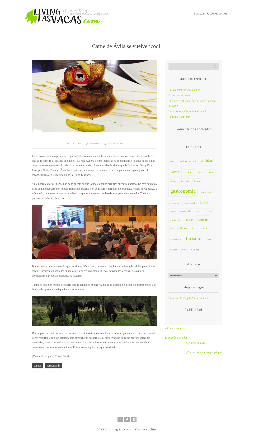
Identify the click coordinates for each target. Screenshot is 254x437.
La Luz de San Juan (179, 116)
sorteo (204, 228)
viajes (195, 249)
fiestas (173, 181)
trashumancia (175, 239)
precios (208, 211)
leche (204, 202)
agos (172, 161)
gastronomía (53, 365)
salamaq (183, 228)
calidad (37, 365)
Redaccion (94, 143)
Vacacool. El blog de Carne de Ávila (188, 298)
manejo (173, 211)
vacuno (173, 250)
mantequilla (186, 211)
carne (175, 171)
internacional (189, 203)
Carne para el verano (179, 95)
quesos (203, 219)
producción (175, 220)
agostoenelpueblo (187, 161)
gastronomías (206, 192)
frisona (197, 181)
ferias (211, 172)
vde (184, 250)
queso (189, 219)
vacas (208, 239)
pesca (198, 211)
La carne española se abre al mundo (187, 111)
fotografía (185, 181)
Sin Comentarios (115, 143)
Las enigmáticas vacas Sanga (184, 89)
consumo (189, 172)
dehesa (201, 172)
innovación (174, 203)
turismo (193, 238)
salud (194, 228)
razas (172, 228)
